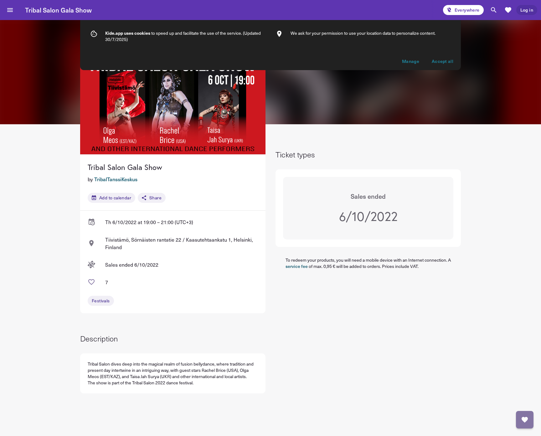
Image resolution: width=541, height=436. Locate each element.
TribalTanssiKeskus (115, 179)
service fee (297, 266)
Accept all (442, 61)
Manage (410, 61)
